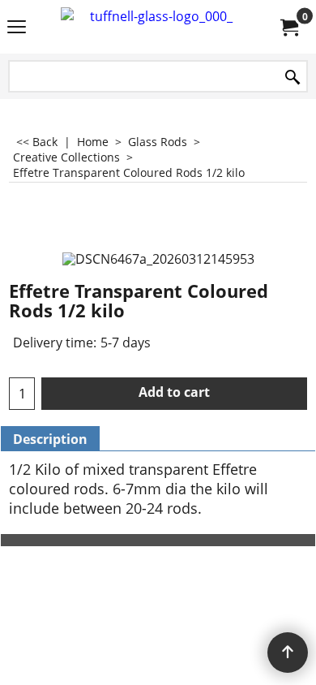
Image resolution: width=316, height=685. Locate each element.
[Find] (292, 77)
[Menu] (16, 28)
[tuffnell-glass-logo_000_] (155, 26)
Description (50, 439)
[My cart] (288, 27)
